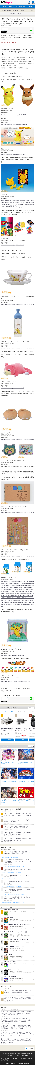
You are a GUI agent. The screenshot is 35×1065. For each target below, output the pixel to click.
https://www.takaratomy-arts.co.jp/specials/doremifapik (15, 681)
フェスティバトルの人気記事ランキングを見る (11, 886)
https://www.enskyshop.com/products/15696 (12, 655)
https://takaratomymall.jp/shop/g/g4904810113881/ (14, 115)
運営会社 (17, 1053)
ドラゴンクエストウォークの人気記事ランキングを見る (13, 866)
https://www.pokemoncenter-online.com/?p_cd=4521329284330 (17, 512)
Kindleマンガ (21, 712)
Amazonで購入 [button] (7, 740)
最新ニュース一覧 (26, 10)
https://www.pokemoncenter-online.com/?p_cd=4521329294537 (17, 439)
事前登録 (12, 14)
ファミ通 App (6, 2)
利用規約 (12, 1053)
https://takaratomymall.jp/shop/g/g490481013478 (13, 154)
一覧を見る (31, 708)
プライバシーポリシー (26, 1053)
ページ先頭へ (30, 1048)
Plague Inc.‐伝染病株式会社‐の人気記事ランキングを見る (13, 902)
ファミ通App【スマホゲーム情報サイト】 (11, 10)
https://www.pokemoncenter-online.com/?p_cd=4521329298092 (17, 348)
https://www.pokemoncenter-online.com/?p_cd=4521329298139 (17, 304)
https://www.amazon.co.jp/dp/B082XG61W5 (12, 245)
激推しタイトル (21, 14)
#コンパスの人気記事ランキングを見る (10, 857)
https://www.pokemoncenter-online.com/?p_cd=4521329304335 (17, 556)
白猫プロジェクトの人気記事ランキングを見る (11, 872)
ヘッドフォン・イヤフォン (9, 712)
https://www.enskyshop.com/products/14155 (12, 388)
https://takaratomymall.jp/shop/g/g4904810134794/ (14, 124)
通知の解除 (9, 1055)
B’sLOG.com (24, 1055)
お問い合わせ (5, 1053)
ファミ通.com (16, 1055)
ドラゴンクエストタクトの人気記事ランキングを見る (13, 894)
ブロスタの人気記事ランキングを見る (9, 878)
